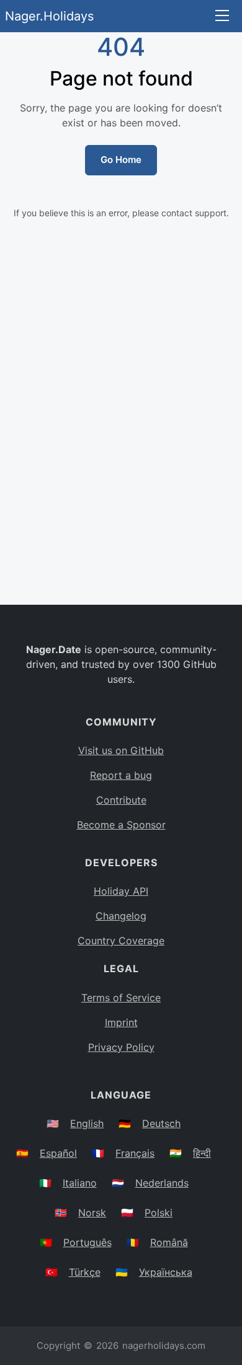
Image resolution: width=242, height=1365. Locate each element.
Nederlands (162, 1183)
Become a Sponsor (121, 825)
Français (135, 1153)
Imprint (121, 1022)
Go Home (121, 159)
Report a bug (121, 775)
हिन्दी (202, 1153)
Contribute (121, 800)
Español (58, 1153)
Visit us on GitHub (121, 750)
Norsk (92, 1212)
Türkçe (85, 1272)
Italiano (80, 1183)
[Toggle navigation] (222, 16)
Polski (159, 1212)
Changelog (121, 916)
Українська (165, 1272)
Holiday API (121, 891)
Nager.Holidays (49, 16)
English (87, 1123)
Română (169, 1242)
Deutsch (161, 1123)
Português (87, 1242)
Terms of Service (121, 997)
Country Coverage (121, 940)
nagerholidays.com (163, 1345)
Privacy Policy (121, 1047)
